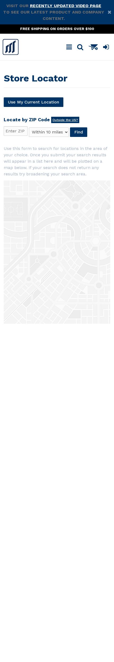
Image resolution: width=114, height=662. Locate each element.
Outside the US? (65, 120)
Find (78, 132)
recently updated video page (65, 5)
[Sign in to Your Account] (105, 47)
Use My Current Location (33, 102)
